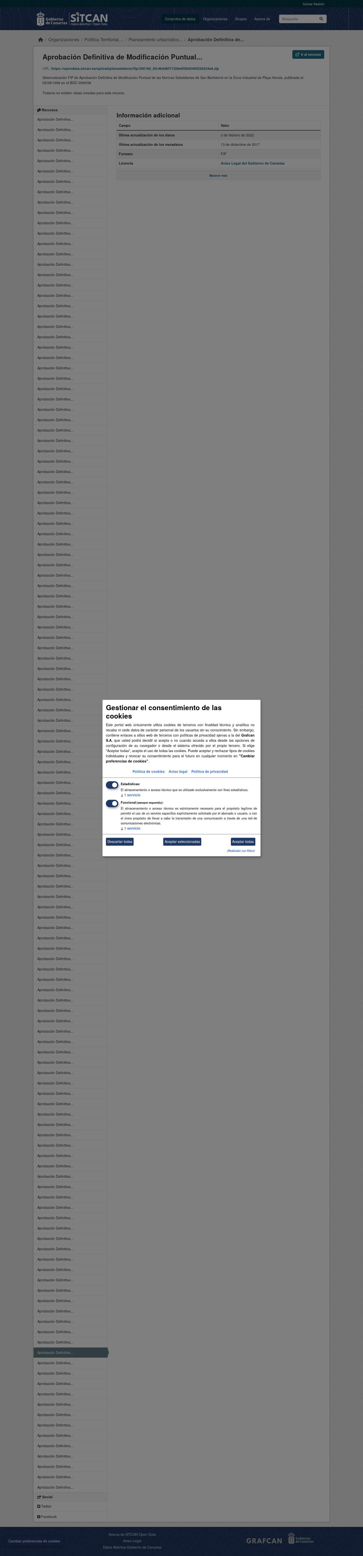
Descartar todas (119, 841)
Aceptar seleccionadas (182, 841)
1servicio (131, 794)
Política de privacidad (209, 771)
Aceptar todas (243, 841)
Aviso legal (178, 771)
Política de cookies (149, 771)
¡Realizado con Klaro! (241, 851)
